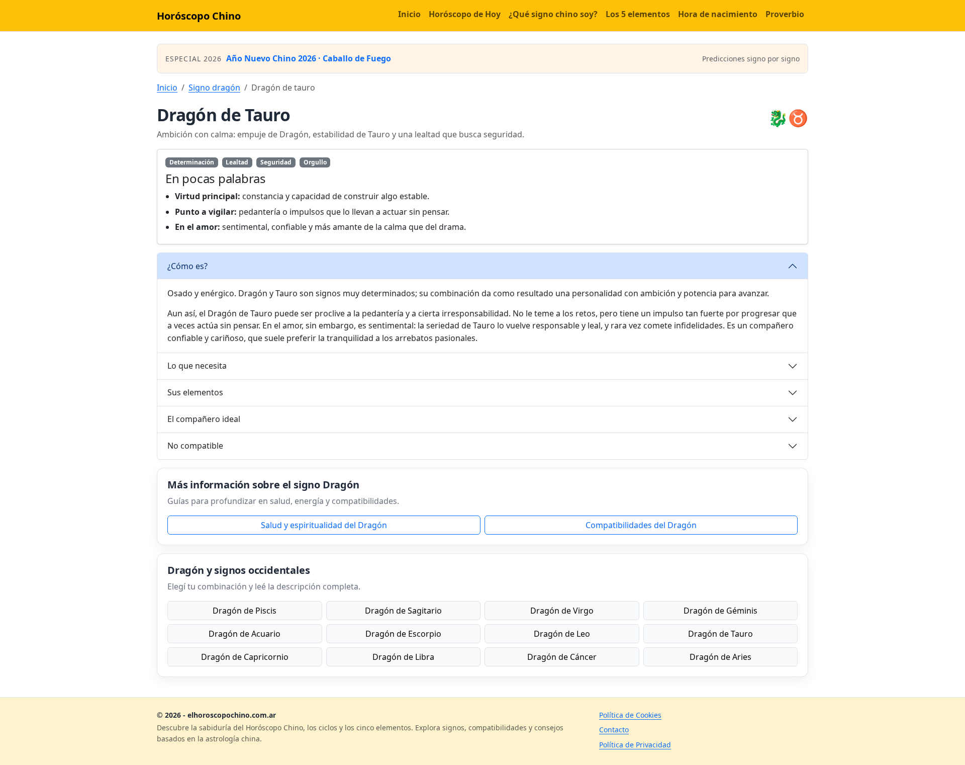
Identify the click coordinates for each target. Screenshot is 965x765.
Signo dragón (214, 87)
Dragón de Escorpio (403, 633)
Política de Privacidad (635, 744)
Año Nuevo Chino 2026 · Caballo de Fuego (308, 58)
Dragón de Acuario (244, 633)
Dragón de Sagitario (403, 610)
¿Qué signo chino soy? (553, 14)
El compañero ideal (203, 418)
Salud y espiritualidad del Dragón (324, 525)
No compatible (195, 445)
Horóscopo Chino (199, 16)
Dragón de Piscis (244, 610)
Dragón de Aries (720, 656)
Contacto (614, 729)
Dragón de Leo (562, 633)
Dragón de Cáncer (562, 656)
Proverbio (784, 14)
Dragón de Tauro (720, 633)
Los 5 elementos (638, 14)
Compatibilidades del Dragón (641, 525)
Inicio (409, 14)
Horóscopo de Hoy (465, 14)
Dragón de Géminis (720, 610)
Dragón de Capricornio (244, 656)
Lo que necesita (197, 365)
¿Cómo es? (187, 266)
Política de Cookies (630, 715)
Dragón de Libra (403, 656)
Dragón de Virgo (562, 610)
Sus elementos (195, 392)
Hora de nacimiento (717, 14)
